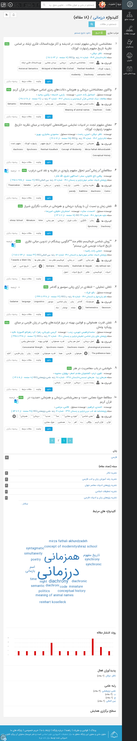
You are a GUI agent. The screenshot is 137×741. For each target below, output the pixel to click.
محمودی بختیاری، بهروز (47, 134)
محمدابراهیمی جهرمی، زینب (81, 332)
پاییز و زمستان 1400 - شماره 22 (62, 336)
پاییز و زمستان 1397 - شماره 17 (70, 411)
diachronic (79, 581)
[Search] (44, 5)
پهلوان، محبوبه (61, 373)
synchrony (92, 559)
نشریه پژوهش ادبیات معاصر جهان (101, 485)
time (33, 579)
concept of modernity (60, 546)
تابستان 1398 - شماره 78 (67, 377)
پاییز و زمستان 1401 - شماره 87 (67, 180)
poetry (36, 559)
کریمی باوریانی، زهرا (46, 332)
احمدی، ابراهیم (95, 407)
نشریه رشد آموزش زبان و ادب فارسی (99, 479)
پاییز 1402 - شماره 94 (92, 138)
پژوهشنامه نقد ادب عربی (96, 411)
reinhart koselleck (52, 602)
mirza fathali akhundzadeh (68, 541)
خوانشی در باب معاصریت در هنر (92, 368)
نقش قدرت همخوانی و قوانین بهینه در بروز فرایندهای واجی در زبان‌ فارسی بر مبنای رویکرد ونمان (63, 324)
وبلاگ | (92, 730)
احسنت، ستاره (88, 211)
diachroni (52, 585)
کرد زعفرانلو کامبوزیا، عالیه (23, 332)
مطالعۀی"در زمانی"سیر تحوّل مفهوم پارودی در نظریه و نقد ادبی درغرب (70, 170)
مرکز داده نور (45, 737)
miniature (76, 586)
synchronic (94, 564)
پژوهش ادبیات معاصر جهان (95, 180)
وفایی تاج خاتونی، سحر (91, 176)
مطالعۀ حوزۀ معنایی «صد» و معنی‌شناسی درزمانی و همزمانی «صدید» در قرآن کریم (70, 399)
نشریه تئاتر (112, 473)
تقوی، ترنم (97, 373)
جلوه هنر (103, 215)
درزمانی (98, 17)
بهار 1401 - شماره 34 (89, 215)
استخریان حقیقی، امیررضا (58, 211)
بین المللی (110, 701)
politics (44, 591)
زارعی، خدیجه (58, 95)
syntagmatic (35, 548)
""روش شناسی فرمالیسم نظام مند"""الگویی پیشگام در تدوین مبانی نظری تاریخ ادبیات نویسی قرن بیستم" (68, 243)
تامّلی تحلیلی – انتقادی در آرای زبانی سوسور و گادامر (81, 287)
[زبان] (10, 5)
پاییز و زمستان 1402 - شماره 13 (62, 99)
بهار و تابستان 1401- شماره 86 (68, 255)
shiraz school (87, 546)
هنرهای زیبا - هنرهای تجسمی (93, 377)
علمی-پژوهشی (108, 691)
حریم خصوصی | (30, 730)
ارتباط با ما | (45, 730)
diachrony (58, 581)
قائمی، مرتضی (62, 407)
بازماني (30, 571)
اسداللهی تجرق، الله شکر (67, 176)
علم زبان (103, 296)
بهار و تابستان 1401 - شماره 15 (85, 296)
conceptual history (71, 591)
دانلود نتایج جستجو (82, 33)
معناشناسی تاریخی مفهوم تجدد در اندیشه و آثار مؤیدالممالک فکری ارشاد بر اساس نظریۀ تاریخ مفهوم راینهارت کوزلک (63, 46)
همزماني (62, 557)
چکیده (38, 81)
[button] (12, 171)
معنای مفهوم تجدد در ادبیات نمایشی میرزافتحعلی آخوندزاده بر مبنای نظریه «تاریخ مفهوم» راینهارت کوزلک (63, 127)
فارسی (114, 457)
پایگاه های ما (16, 730)
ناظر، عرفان (97, 53)
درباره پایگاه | (57, 730)
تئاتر (105, 57)
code (63, 586)
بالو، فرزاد (90, 292)
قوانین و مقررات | (80, 730)
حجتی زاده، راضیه (93, 251)
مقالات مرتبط (27, 81)
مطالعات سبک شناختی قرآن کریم (92, 99)
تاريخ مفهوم (91, 555)
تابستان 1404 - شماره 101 (91, 57)
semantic (38, 586)
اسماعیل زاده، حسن (85, 95)
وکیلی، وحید (43, 95)
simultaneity (33, 553)
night (43, 581)
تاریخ (98, 32)
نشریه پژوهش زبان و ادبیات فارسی (100, 497)
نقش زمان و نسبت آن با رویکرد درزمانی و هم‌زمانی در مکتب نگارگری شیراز (68, 206)
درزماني (58, 572)
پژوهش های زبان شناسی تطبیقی (92, 336)
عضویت (111, 4)
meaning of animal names (55, 595)
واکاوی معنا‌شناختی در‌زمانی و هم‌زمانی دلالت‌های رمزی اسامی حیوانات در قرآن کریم (62, 89)
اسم (32, 567)
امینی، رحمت (83, 134)
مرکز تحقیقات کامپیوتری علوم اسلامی (57, 734)
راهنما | (67, 730)
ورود (119, 4)
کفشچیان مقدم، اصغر (80, 373)
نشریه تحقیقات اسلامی (106, 491)
